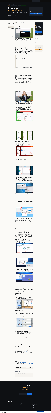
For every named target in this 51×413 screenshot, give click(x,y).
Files (20, 404)
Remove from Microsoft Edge (11, 32)
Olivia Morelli (10, 15)
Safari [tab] (26, 291)
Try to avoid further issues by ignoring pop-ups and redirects (10, 27)
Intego (20, 67)
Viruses (20, 402)
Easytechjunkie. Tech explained (29, 363)
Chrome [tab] (24, 291)
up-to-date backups (25, 351)
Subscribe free (38, 49)
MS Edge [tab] (19, 291)
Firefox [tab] (21, 291)
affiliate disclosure (18, 410)
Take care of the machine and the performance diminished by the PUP (11, 29)
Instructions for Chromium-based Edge (10, 33)
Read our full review (39, 33)
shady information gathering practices (22, 334)
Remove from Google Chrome (11, 36)
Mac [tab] (16, 291)
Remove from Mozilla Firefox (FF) (11, 35)
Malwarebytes (24, 101)
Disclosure (33, 406)
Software (21, 403)
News (20, 405)
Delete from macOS (11, 30)
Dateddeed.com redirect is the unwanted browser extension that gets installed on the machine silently (11, 24)
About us (32, 402)
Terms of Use (33, 403)
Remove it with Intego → (36, 13)
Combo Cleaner (19, 101)
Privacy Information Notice (34, 404)
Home (8, 4)
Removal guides (11, 4)
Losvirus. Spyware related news (22, 362)
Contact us (33, 407)
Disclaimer (33, 405)
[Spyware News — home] (13, 401)
